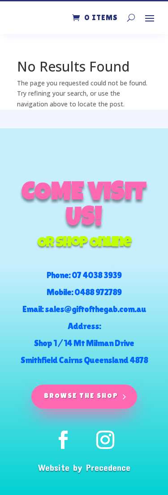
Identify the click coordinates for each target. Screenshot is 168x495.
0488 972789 (97, 292)
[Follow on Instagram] (105, 440)
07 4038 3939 (96, 275)
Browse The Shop (81, 396)
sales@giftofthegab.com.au (95, 309)
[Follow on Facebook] (63, 440)
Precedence (108, 467)
